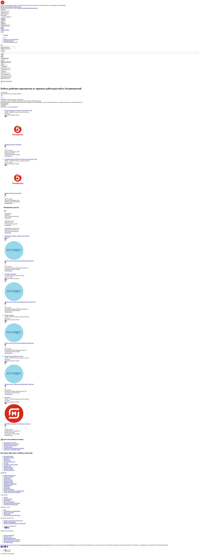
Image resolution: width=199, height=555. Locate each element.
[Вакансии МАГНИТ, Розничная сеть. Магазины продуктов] (101, 413)
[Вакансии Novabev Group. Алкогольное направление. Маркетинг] (101, 250)
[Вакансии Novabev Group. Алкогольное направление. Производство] (101, 291)
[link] (3, 23)
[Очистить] (3, 50)
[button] (2, 27)
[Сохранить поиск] (2, 55)
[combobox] (8, 47)
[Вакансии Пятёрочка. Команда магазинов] (101, 130)
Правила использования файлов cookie (27, 8)
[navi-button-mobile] (2, 32)
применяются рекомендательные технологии (31, 545)
